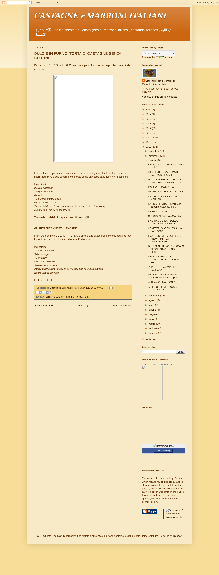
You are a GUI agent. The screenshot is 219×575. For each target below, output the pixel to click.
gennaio (153, 333)
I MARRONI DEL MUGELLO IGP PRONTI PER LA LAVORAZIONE (165, 239)
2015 (149, 123)
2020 (149, 109)
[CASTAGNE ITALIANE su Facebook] (152, 399)
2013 (149, 133)
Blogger (177, 535)
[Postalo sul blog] (40, 292)
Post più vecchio (122, 305)
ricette (79, 297)
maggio (153, 314)
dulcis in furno (63, 297)
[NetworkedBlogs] (163, 445)
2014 (149, 128)
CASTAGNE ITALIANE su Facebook (157, 364)
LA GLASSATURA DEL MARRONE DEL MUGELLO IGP (164, 259)
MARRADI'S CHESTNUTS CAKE (165, 191)
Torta (85, 297)
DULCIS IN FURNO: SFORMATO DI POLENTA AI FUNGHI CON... (166, 249)
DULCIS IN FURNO (60, 65)
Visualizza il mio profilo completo (159, 96)
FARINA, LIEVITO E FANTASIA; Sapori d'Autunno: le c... (165, 205)
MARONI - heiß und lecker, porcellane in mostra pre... (163, 276)
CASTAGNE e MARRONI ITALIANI (100, 15)
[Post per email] (110, 288)
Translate (167, 57)
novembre (154, 155)
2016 (149, 119)
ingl (73, 297)
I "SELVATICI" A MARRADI (162, 187)
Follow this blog (163, 451)
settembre (154, 295)
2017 (149, 114)
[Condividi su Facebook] (47, 292)
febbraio (153, 328)
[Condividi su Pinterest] (50, 292)
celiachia (50, 297)
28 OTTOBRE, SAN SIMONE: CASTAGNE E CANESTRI (164, 173)
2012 (149, 137)
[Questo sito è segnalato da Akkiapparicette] (175, 517)
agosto (153, 300)
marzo (152, 323)
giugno (153, 309)
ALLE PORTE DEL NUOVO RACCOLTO (162, 288)
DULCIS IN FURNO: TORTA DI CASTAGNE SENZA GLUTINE (165, 181)
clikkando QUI (82, 217)
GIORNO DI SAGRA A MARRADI (165, 216)
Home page (83, 305)
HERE (49, 280)
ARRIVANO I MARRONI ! (161, 282)
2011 (149, 142)
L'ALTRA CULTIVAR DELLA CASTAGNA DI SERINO (162, 222)
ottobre (153, 160)
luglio (152, 304)
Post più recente (44, 305)
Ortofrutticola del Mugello (160, 80)
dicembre (154, 151)
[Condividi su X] (43, 292)
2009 (149, 338)
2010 (149, 146)
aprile (152, 319)
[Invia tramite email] (37, 292)
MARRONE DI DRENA (160, 211)
